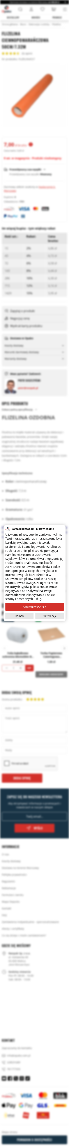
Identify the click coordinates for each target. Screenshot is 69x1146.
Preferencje (50, 616)
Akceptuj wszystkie (34, 607)
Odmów (19, 616)
